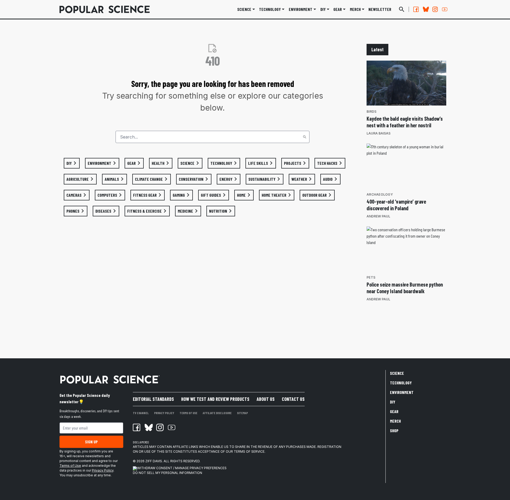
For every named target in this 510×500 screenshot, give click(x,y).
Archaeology (380, 194)
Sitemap (242, 413)
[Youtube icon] (171, 427)
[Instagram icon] (160, 427)
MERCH (355, 9)
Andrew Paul (378, 216)
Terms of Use (70, 466)
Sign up (91, 441)
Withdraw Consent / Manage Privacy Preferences (182, 468)
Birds (371, 111)
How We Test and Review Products (215, 399)
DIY (323, 9)
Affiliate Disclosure (217, 413)
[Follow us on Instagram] (435, 9)
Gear (337, 9)
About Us (266, 399)
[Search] (304, 136)
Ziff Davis (153, 461)
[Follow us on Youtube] (444, 9)
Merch (395, 420)
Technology (270, 9)
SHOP (394, 430)
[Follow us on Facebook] (416, 9)
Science (244, 9)
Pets (371, 277)
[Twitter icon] (148, 427)
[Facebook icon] (136, 427)
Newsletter (379, 9)
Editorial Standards (153, 399)
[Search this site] (401, 9)
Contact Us (293, 399)
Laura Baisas (378, 133)
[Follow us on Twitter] (425, 9)
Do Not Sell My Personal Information (167, 473)
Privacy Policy (102, 470)
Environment (300, 9)
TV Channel (141, 413)
